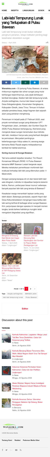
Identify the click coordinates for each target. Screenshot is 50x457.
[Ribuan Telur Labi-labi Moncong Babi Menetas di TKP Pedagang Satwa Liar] (11, 258)
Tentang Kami (7, 440)
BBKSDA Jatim (31, 294)
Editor (25, 308)
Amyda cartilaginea (15, 294)
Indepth (14, 10)
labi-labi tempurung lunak (13, 297)
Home (4, 10)
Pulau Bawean (31, 297)
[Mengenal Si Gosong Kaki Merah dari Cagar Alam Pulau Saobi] (11, 228)
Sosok (41, 10)
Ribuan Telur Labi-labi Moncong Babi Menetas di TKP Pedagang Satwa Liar (11, 269)
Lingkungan (28, 10)
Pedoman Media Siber (31, 440)
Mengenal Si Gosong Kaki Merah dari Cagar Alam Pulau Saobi (10, 238)
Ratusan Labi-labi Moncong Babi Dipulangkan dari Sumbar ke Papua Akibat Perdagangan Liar (33, 240)
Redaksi (18, 440)
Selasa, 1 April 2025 (9, 42)
